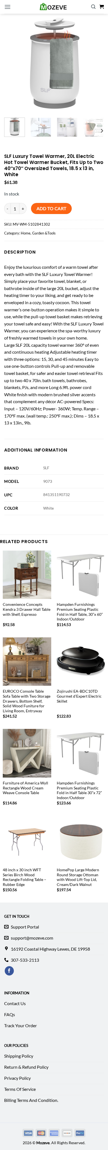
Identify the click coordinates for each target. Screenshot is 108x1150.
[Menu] (7, 7)
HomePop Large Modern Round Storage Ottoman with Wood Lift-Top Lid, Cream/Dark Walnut (78, 877)
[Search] (93, 6)
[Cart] (101, 6)
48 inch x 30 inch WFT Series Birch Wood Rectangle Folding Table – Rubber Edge (24, 877)
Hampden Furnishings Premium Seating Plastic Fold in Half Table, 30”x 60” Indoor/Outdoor (80, 611)
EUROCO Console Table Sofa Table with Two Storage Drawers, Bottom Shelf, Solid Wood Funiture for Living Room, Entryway (26, 701)
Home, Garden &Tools (38, 233)
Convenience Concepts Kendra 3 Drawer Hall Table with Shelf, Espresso (26, 609)
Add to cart (51, 208)
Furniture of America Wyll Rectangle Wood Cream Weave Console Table (25, 788)
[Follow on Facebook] (9, 971)
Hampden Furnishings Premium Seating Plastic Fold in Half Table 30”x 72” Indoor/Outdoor (79, 790)
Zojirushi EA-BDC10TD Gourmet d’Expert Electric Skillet (79, 696)
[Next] (101, 130)
